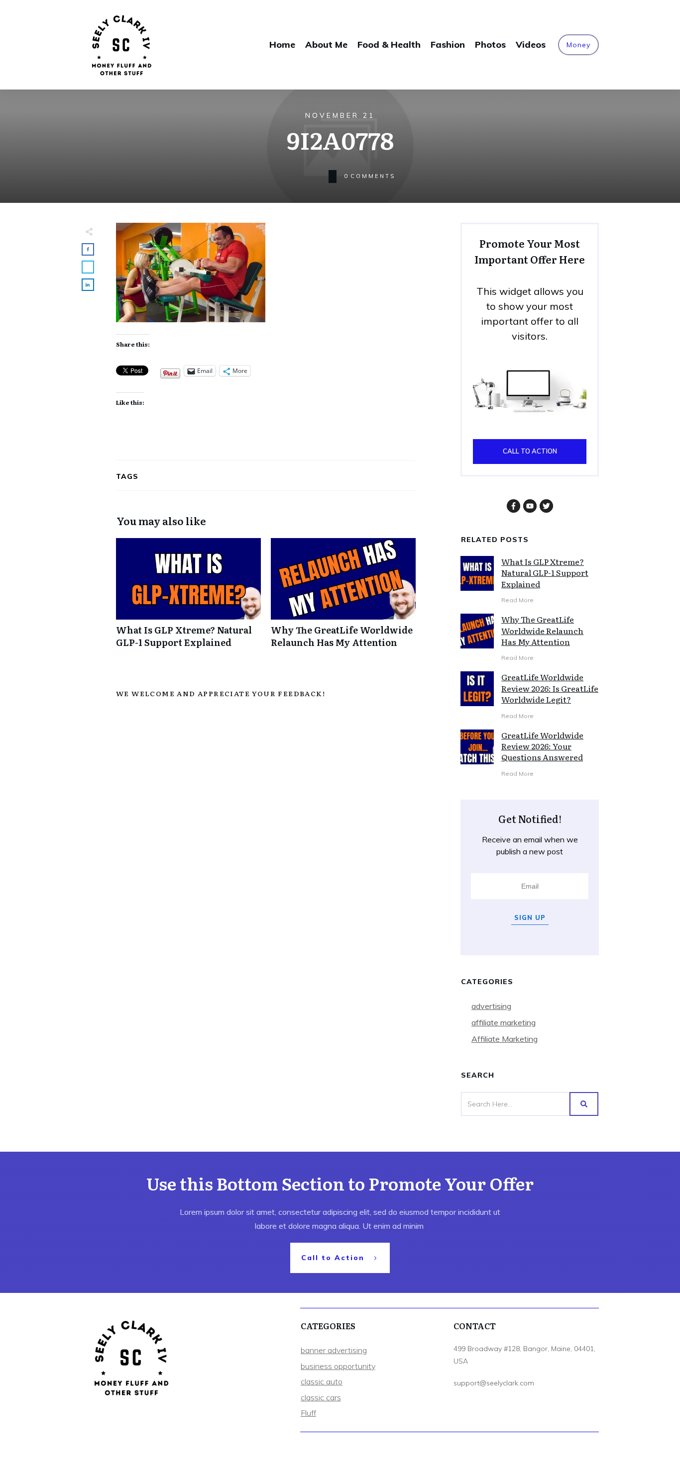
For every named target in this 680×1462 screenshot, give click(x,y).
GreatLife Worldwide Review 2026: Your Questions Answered (542, 746)
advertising (491, 1006)
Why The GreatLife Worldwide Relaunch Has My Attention (343, 598)
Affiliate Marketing (504, 1039)
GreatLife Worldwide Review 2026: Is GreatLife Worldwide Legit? (549, 688)
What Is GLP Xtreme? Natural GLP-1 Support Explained (188, 598)
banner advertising (334, 1350)
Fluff (308, 1413)
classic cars (321, 1397)
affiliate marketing (503, 1022)
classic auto (321, 1381)
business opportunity (338, 1366)
